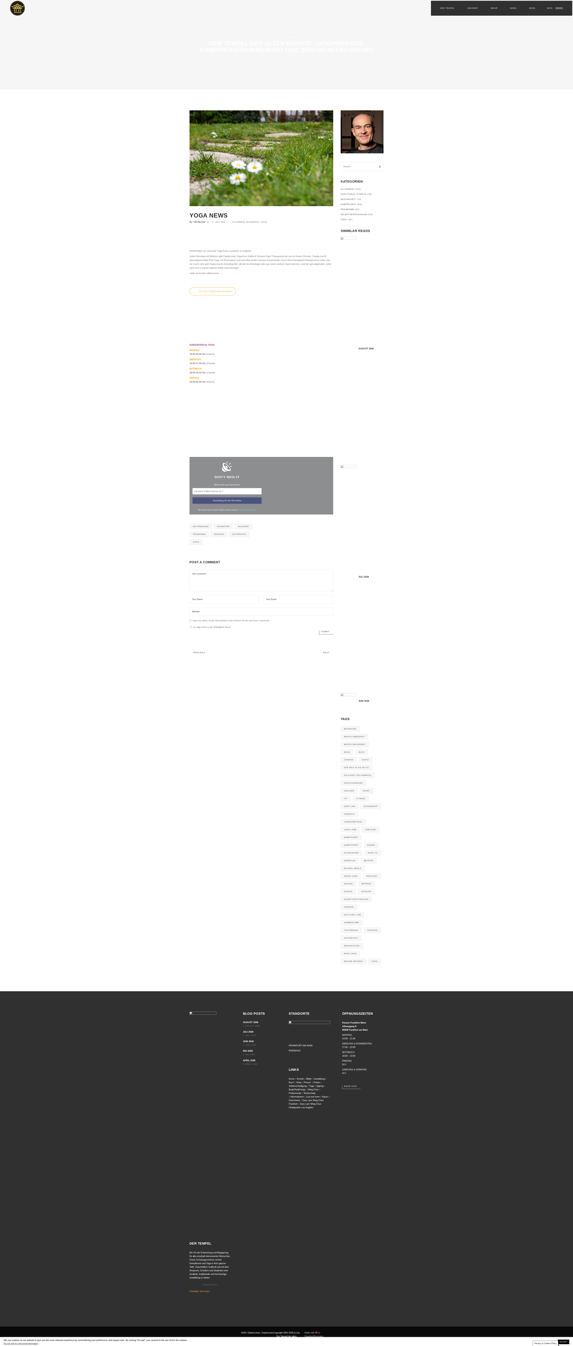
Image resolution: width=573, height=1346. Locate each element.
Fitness (360, 798)
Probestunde (295, 1093)
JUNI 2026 (248, 1041)
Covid (365, 760)
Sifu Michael (199, 222)
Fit (346, 798)
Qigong (348, 884)
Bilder (309, 1078)
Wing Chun (350, 953)
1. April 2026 (250, 1064)
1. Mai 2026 (249, 1054)
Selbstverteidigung (354, 214)
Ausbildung (319, 1078)
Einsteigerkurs (353, 783)
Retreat (366, 884)
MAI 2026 (248, 1051)
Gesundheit (253, 222)
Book (347, 752)
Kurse (292, 1078)
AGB (243, 1332)
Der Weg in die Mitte (356, 767)
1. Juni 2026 (249, 1045)
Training (219, 534)
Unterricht (239, 534)
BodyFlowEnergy (354, 737)
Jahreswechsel (353, 822)
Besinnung (350, 729)
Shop (298, 1082)
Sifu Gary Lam (352, 915)
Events (300, 1078)
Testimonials (310, 1093)
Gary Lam (349, 806)
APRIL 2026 (249, 1060)
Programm (347, 209)
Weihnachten (352, 946)
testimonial (351, 930)
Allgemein (238, 222)
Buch (362, 752)
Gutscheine (294, 1100)
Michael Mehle (353, 868)
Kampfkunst (348, 204)
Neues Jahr (351, 876)
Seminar (349, 907)
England (349, 791)
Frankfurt (223, 526)
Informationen (297, 1096)
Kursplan (349, 860)
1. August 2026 (251, 1026)
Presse (307, 1082)
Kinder (371, 845)
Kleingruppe (351, 853)
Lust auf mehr (313, 1096)
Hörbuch (349, 814)
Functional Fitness (353, 194)
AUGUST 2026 (250, 1022)
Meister (368, 860)
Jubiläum (370, 829)
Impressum (267, 1332)
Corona (348, 760)
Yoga (264, 222)
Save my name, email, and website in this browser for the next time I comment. (230, 620)
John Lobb (350, 829)
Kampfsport (351, 845)
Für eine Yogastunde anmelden (215, 291)
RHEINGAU (295, 1050)
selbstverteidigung (356, 899)
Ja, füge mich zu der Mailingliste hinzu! (211, 627)
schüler (366, 891)
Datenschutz (254, 1332)
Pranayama (199, 534)
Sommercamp (351, 922)
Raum (325, 1096)
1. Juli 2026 (249, 1035)
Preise (317, 1082)
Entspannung (201, 526)
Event (366, 791)
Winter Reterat (353, 961)
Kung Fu (373, 853)
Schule (348, 891)
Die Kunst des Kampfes (357, 775)
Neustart (243, 526)
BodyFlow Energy (355, 744)
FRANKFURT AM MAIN (300, 1045)
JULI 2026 (248, 1031)
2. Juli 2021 (218, 222)
